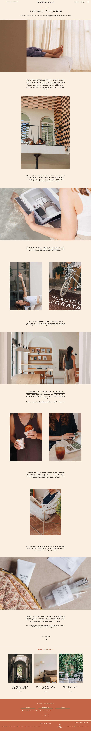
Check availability (12, 2)
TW (47, 639)
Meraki (52, 548)
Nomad (56, 393)
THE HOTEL (45, 8)
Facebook (48, 723)
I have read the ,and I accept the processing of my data (37, 710)
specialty (62, 393)
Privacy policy (32, 710)
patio (40, 249)
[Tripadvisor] (60, 726)
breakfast (29, 323)
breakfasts (42, 402)
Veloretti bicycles (53, 249)
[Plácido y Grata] (45, 2)
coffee (29, 394)
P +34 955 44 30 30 (79, 2)
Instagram (42, 723)
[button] (88, 2)
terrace (61, 323)
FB (43, 639)
